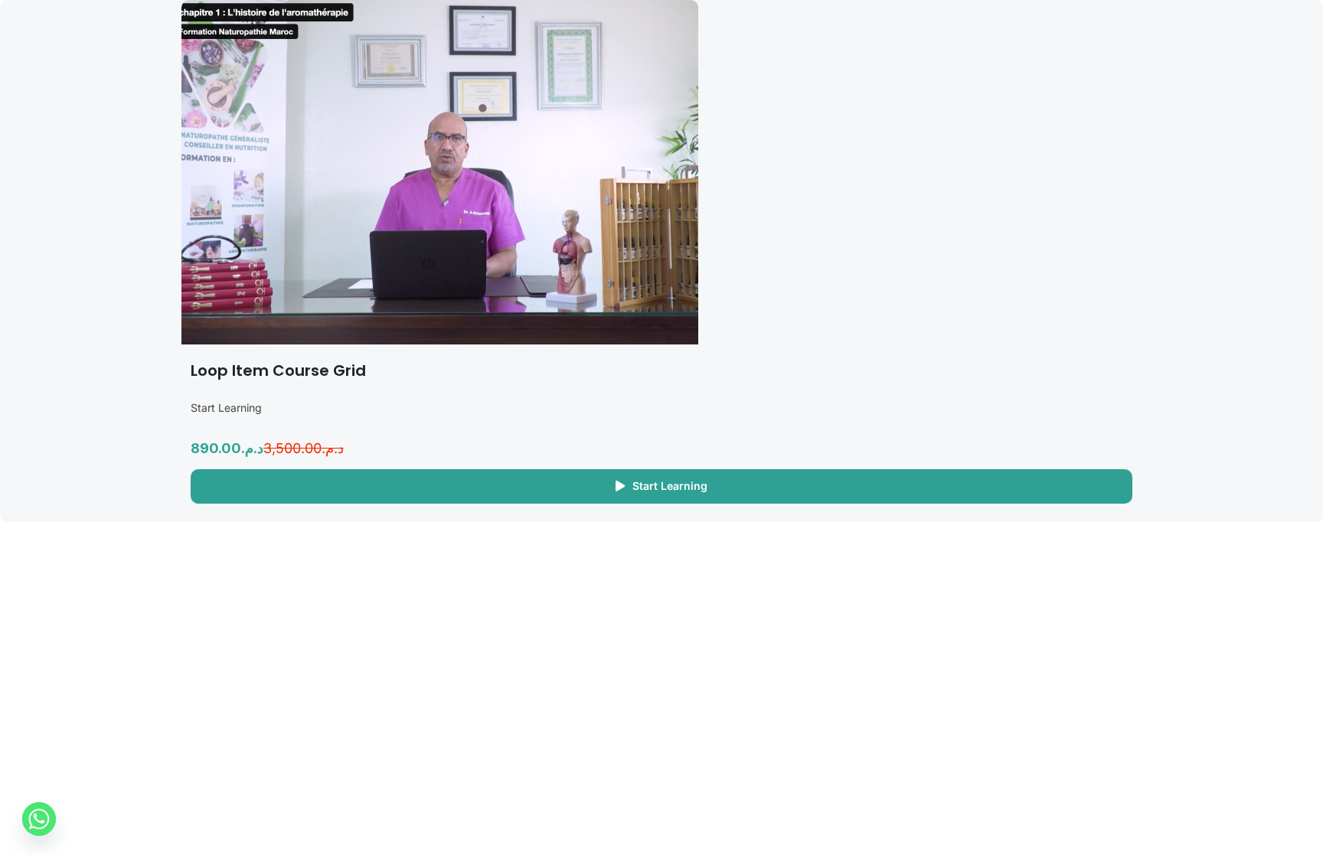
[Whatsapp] (39, 819)
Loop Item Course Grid (278, 370)
